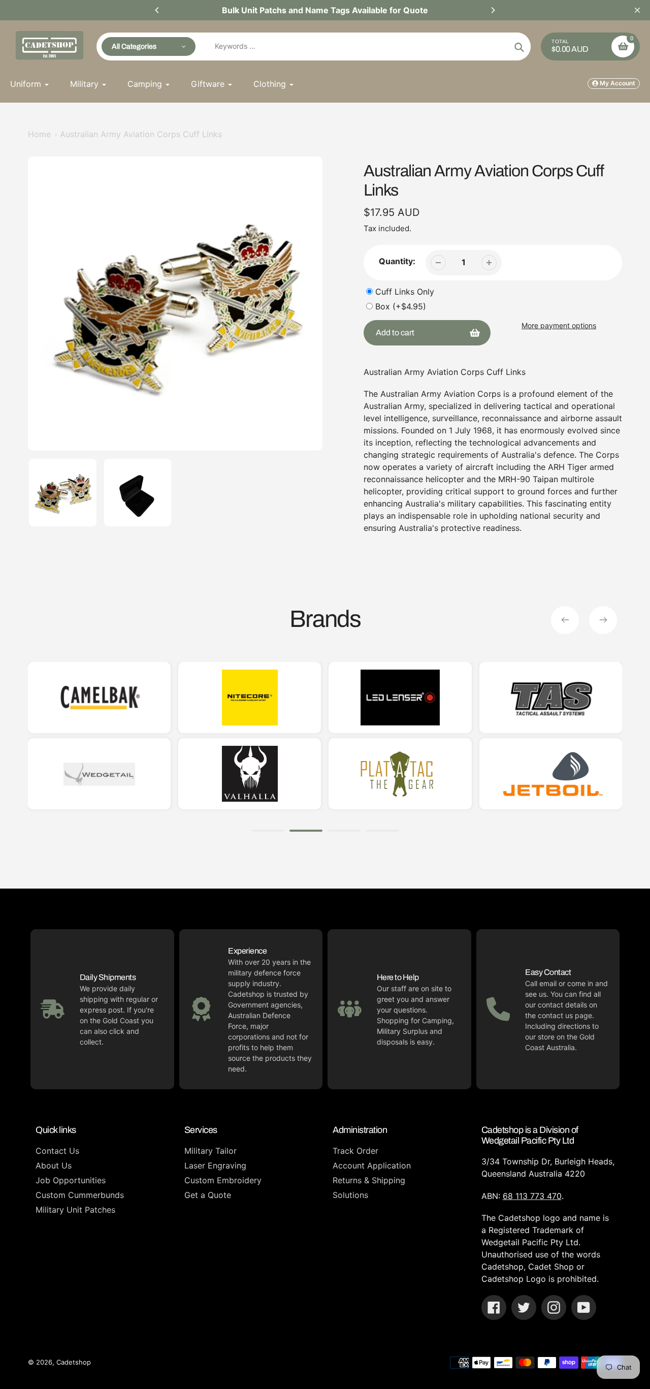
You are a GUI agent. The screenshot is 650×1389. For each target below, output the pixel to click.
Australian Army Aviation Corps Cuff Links (141, 134)
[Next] (493, 10)
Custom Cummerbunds (80, 1195)
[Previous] (157, 10)
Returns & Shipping (369, 1180)
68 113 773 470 (532, 1196)
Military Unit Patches (75, 1210)
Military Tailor (210, 1151)
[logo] (311, 774)
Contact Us (57, 1151)
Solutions (350, 1195)
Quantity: (397, 261)
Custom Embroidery (223, 1180)
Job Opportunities (71, 1180)
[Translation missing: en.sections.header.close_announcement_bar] (637, 10)
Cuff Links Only (404, 292)
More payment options (559, 325)
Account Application (372, 1165)
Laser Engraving (215, 1165)
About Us (54, 1165)
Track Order (355, 1151)
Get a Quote (207, 1195)
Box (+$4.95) (400, 306)
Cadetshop (73, 1362)
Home (39, 134)
